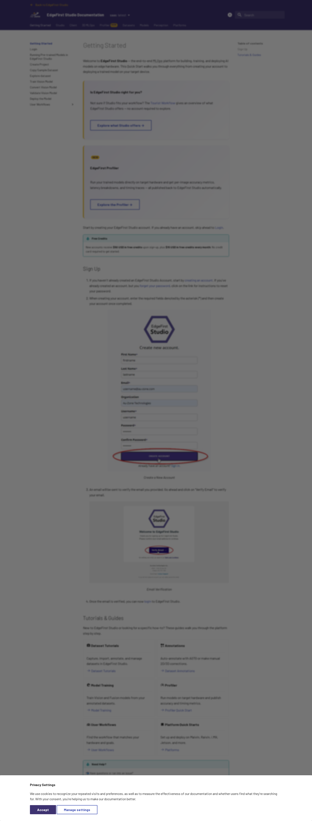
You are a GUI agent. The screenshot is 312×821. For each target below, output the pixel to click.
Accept (43, 810)
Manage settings (77, 810)
